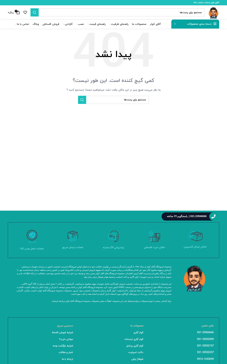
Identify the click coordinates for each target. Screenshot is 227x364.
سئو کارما (20, 308)
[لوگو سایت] (213, 12)
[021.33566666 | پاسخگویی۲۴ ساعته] (213, 216)
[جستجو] (35, 12)
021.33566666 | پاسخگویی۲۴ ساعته (187, 216)
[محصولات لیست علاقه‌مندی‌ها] (25, 12)
